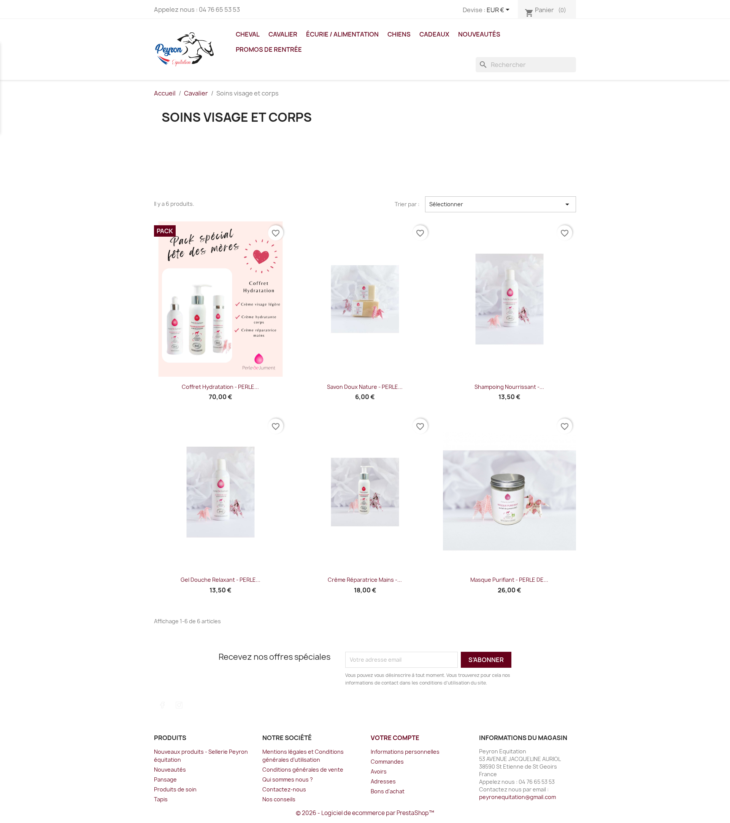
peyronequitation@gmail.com (517, 797)
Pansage (165, 779)
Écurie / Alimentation (342, 34)
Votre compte (395, 738)
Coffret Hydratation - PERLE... (220, 386)
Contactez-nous (284, 789)
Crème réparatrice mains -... (365, 579)
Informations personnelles (405, 751)
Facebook (162, 705)
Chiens (399, 34)
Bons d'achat (388, 791)
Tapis (161, 799)
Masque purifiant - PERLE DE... (509, 579)
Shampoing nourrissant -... (509, 386)
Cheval (248, 34)
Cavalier (282, 34)
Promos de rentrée (269, 49)
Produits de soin (175, 789)
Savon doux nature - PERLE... (365, 386)
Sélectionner (500, 204)
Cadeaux (434, 34)
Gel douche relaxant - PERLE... (220, 579)
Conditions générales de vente (302, 769)
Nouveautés (479, 34)
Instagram (179, 705)
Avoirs (379, 771)
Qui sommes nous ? (287, 779)
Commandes (387, 761)
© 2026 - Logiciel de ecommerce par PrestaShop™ (365, 813)
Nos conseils (278, 799)
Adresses (383, 781)
